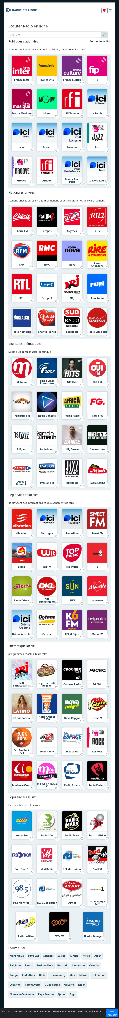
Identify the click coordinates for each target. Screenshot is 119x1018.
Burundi (62, 965)
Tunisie (74, 956)
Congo (14, 975)
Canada (94, 965)
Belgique (15, 965)
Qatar (61, 994)
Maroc (83, 975)
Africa (86, 956)
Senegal (48, 956)
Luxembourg (57, 975)
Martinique (17, 956)
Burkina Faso (45, 965)
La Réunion (98, 975)
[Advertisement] (59, 23)
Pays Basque (46, 994)
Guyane (69, 984)
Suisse (61, 956)
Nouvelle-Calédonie (22, 994)
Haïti (42, 975)
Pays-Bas (33, 956)
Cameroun (78, 965)
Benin (28, 965)
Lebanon (15, 984)
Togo (72, 994)
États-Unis (28, 975)
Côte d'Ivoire (32, 984)
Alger (97, 956)
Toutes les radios (100, 41)
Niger (81, 984)
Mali (72, 975)
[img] (110, 10)
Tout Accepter (112, 1013)
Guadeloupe (52, 984)
